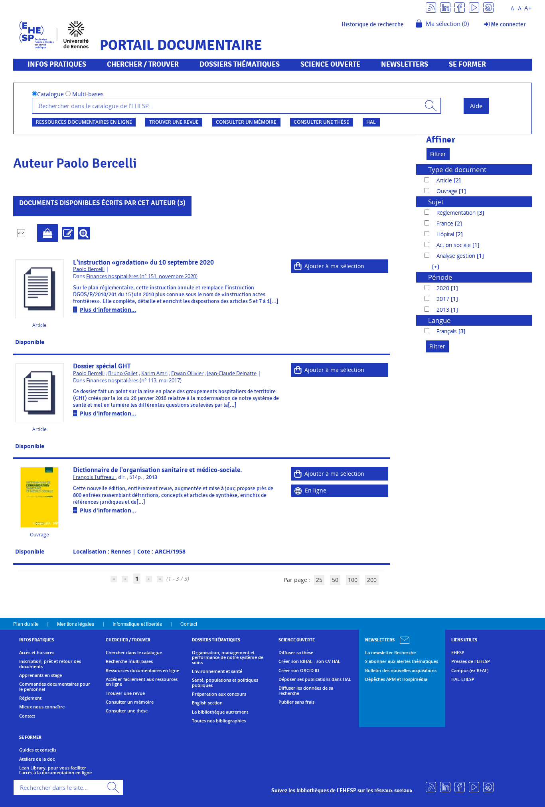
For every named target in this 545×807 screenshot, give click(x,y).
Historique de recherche (373, 24)
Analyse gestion (456, 255)
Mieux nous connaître (42, 706)
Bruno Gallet (123, 373)
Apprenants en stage (40, 675)
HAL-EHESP (462, 679)
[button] (431, 266)
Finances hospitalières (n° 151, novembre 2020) (141, 276)
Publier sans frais (296, 702)
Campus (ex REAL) (469, 670)
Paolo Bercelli (89, 269)
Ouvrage (447, 191)
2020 (443, 288)
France (445, 223)
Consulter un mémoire (246, 122)
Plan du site (26, 623)
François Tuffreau (94, 477)
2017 (443, 299)
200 (372, 579)
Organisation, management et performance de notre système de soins (227, 657)
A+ (528, 8)
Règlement (30, 698)
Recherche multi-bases (129, 661)
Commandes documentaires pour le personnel (54, 687)
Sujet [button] (436, 201)
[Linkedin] (445, 7)
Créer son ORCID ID (298, 670)
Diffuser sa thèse (295, 652)
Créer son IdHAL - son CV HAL (309, 661)
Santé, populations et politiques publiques (225, 683)
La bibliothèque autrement (220, 712)
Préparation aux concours (219, 694)
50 (335, 579)
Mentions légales (75, 623)
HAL (371, 122)
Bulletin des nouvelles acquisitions (400, 670)
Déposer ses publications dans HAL (314, 679)
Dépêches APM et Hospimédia (396, 679)
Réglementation (456, 212)
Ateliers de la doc (37, 759)
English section (207, 702)
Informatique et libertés (137, 623)
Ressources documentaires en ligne (84, 122)
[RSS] (431, 7)
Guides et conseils (37, 750)
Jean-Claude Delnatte (232, 373)
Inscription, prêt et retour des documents (50, 664)
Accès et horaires (36, 652)
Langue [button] (439, 320)
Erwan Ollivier (187, 373)
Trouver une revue (174, 122)
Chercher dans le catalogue (134, 652)
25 (319, 579)
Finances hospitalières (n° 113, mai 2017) (134, 380)
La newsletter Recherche (390, 652)
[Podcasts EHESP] (488, 7)
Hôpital (446, 234)
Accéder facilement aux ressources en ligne (142, 682)
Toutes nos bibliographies (219, 720)
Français (447, 331)
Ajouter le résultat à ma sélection (47, 233)
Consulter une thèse (321, 122)
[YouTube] (474, 7)
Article (445, 180)
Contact (188, 623)
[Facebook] (459, 7)
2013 (443, 309)
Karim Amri (154, 373)
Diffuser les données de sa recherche (305, 691)
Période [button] (440, 277)
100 (352, 579)
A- (513, 8)
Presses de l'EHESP (470, 661)
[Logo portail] (54, 34)
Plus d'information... (108, 309)
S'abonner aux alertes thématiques (401, 661)
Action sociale (454, 245)
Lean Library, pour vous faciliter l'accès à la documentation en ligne (55, 770)
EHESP (457, 652)
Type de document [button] (457, 169)
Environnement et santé (217, 671)
